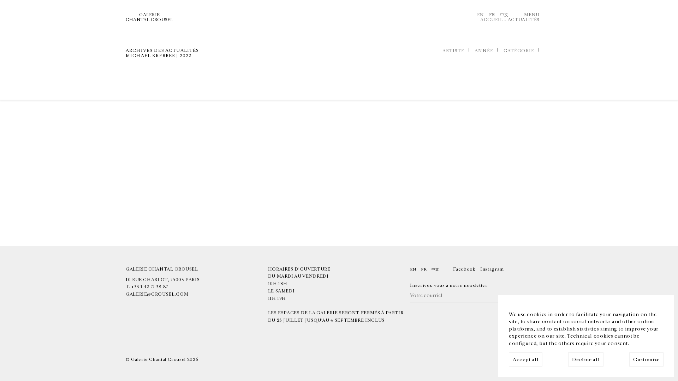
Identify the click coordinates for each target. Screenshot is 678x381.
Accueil (491, 20)
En (480, 15)
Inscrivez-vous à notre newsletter (448, 285)
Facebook (464, 269)
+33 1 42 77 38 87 (149, 287)
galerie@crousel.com (157, 294)
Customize (646, 360)
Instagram (492, 269)
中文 (504, 15)
